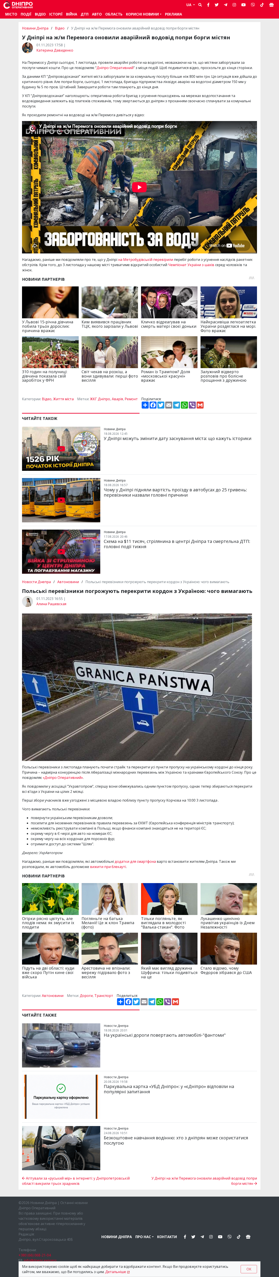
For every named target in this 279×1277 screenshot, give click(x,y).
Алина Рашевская (51, 603)
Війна (71, 14)
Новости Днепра (37, 581)
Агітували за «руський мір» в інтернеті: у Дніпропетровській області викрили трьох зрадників (76, 1181)
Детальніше (115, 1271)
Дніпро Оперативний (115, 67)
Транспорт (103, 995)
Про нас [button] (143, 1236)
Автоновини (68, 581)
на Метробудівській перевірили (145, 259)
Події (26, 14)
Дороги (86, 995)
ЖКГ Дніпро (100, 399)
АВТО (97, 14)
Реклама (173, 14)
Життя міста (63, 399)
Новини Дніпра (35, 28)
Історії (56, 14)
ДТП (84, 14)
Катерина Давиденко (54, 50)
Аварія (117, 399)
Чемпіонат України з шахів (191, 264)
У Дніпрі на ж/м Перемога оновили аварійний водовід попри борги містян (204, 1181)
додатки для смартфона (135, 861)
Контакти (167, 1236)
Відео (40, 14)
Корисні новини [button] (142, 14)
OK (249, 1269)
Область (113, 14)
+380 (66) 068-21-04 (35, 1255)
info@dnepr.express (40, 1260)
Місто (11, 14)
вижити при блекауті (108, 866)
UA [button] (189, 4)
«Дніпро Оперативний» (63, 777)
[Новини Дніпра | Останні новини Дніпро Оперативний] (18, 5)
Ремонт (131, 399)
